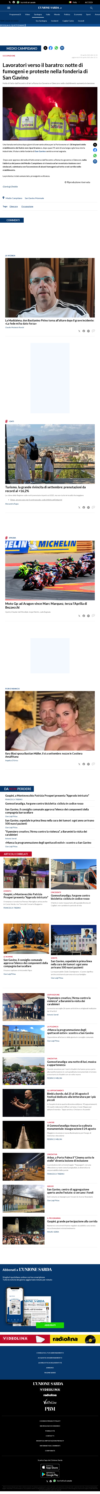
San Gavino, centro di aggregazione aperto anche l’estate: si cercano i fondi (70, 1191)
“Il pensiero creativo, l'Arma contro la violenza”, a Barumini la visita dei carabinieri (69, 1001)
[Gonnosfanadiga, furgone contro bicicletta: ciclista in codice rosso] (73, 874)
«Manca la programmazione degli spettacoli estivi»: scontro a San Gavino (48, 842)
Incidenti (54, 21)
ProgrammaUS (15, 14)
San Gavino (40, 151)
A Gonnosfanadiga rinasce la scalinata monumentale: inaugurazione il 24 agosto (71, 1127)
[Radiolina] (75, 1339)
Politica (67, 14)
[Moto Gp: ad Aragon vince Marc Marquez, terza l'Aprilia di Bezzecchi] (50, 570)
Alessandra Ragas (12, 504)
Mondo (57, 14)
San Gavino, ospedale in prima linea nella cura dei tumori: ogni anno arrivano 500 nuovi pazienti (71, 964)
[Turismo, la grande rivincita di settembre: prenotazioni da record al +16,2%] (50, 454)
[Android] (50, 1474)
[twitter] (10, 2)
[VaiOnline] (50, 1403)
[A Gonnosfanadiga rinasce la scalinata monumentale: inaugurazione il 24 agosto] (24, 1135)
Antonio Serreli (11, 838)
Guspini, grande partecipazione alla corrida (72, 1221)
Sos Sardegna (41, 21)
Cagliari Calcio (68, 21)
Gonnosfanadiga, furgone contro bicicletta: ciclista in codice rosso (44, 803)
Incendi (81, 21)
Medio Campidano (22, 48)
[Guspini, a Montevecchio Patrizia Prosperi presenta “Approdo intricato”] (26, 873)
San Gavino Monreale (34, 198)
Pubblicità (50, 1431)
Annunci (50, 1368)
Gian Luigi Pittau (11, 816)
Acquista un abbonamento (50, 1358)
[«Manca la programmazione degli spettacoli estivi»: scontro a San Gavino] (24, 1039)
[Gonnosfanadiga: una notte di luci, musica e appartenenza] (24, 1071)
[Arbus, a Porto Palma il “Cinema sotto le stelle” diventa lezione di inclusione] (24, 1167)
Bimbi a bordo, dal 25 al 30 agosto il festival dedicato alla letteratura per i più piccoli (71, 1096)
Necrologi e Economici (50, 1426)
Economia (78, 14)
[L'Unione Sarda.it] (50, 8)
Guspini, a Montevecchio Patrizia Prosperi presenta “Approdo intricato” (47, 795)
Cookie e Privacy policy (50, 1421)
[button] (45, 48)
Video (27, 14)
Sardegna (38, 14)
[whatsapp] (18, 2)
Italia (48, 14)
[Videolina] (25, 1338)
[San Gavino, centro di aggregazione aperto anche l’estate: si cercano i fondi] (24, 1199)
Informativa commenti (50, 1446)
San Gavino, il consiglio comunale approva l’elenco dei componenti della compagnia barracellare (26, 963)
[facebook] (14, 2)
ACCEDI (89, 2)
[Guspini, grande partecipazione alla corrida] (24, 1231)
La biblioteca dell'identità (50, 1363)
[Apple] (50, 1467)
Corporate (50, 1451)
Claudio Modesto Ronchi (14, 327)
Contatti (50, 1436)
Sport (88, 14)
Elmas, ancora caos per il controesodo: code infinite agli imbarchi (36, 500)
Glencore (14, 206)
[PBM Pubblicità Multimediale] (50, 1409)
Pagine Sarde (50, 1373)
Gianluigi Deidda (10, 186)
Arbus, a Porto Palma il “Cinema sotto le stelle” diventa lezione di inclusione (70, 1159)
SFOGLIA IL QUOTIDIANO (12, 25)
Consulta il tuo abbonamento (50, 1353)
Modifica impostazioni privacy (50, 1441)
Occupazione (27, 206)
